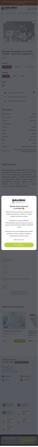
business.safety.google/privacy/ (19, 235)
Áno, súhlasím (19, 244)
